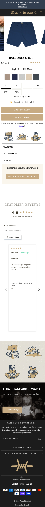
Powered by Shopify (22, 505)
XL (38, 85)
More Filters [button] (14, 237)
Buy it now (22, 117)
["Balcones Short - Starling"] (36, 79)
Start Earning (12, 409)
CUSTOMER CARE (21, 447)
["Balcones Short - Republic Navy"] (15, 79)
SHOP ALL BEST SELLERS (22, 176)
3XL (16, 92)
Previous (6, 288)
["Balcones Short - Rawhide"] (29, 79)
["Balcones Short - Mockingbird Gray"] (22, 79)
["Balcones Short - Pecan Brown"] (8, 79)
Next (39, 288)
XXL (6, 92)
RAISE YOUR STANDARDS (21, 423)
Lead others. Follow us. (21, 453)
